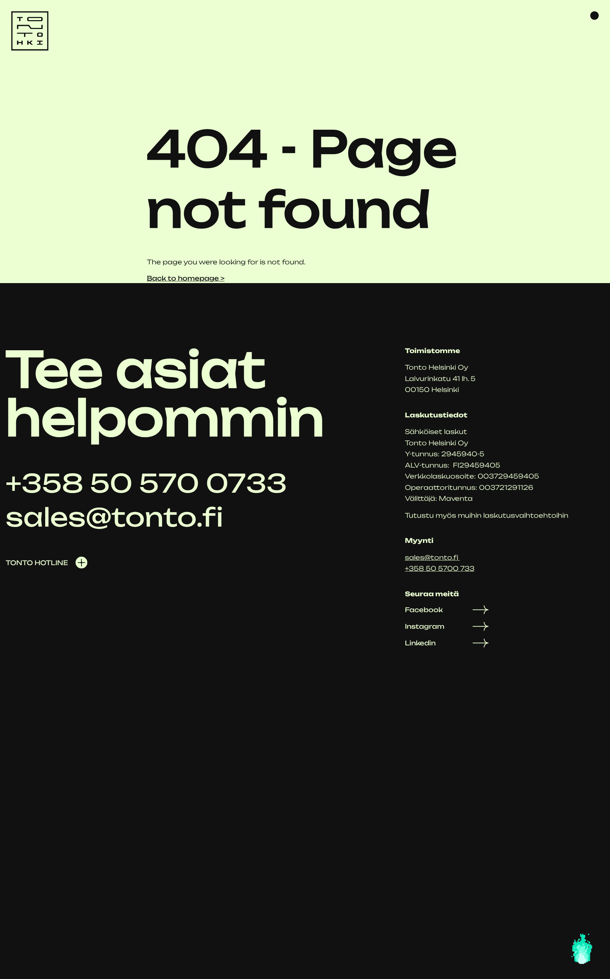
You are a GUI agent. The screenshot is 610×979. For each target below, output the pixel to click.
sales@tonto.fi (432, 557)
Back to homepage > (186, 278)
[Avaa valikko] (594, 15)
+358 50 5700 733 (439, 568)
